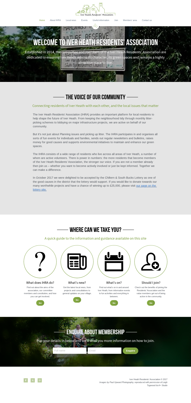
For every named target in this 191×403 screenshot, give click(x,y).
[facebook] (26, 380)
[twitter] (33, 380)
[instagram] (40, 380)
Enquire (130, 350)
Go (40, 303)
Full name (59, 350)
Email (92, 350)
